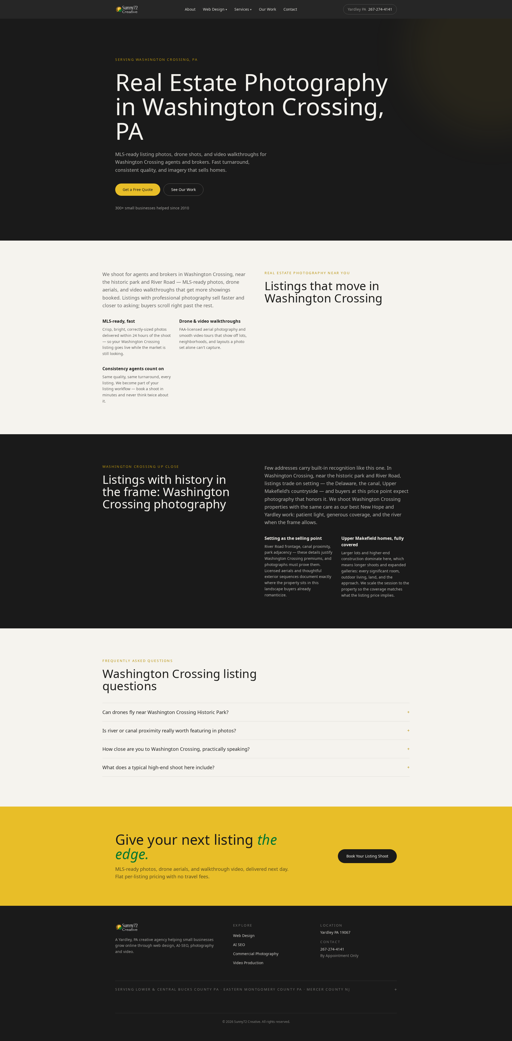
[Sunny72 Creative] (127, 9)
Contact (290, 9)
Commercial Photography (255, 953)
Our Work (267, 9)
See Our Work (183, 189)
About (190, 9)
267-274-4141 (370, 9)
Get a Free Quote (138, 189)
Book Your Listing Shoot (367, 856)
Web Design (215, 9)
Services (242, 9)
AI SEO (239, 944)
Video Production (248, 962)
